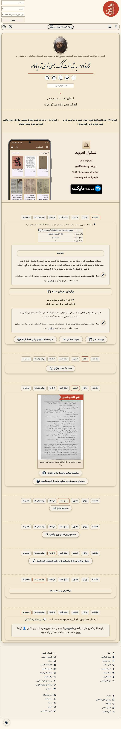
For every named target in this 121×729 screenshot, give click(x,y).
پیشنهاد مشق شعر (61, 508)
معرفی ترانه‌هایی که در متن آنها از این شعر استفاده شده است (62, 561)
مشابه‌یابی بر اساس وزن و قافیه (62, 534)
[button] (116, 27)
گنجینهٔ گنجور (47, 668)
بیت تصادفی (106, 657)
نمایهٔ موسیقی (105, 668)
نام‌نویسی (69, 628)
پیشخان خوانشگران (44, 680)
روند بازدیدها (39, 217)
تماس (50, 706)
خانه (109, 653)
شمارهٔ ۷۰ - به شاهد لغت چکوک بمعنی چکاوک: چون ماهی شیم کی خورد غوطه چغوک (30, 122)
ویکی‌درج (55, 237)
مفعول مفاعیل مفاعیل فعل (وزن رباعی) (57, 230)
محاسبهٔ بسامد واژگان (62, 368)
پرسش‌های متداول (103, 699)
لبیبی (102, 56)
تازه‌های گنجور (105, 680)
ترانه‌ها (52, 217)
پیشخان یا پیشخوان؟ (44, 684)
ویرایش (51, 280)
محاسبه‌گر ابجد (46, 672)
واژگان (85, 217)
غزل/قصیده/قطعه (55, 234)
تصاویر (75, 217)
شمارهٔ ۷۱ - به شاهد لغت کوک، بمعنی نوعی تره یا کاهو (60, 66)
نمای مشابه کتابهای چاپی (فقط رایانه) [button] (37, 339)
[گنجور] (111, 9)
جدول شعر (106, 661)
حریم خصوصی (46, 710)
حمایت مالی (106, 707)
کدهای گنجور (47, 653)
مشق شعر (64, 217)
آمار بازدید (49, 699)
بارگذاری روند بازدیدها (60, 591)
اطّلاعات (95, 217)
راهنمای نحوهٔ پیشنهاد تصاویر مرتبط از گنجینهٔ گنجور (63, 481)
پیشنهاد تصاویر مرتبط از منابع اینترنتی (63, 473)
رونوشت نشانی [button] (72, 339)
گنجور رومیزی (47, 657)
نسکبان (49, 688)
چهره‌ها (108, 703)
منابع (50, 702)
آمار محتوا (107, 711)
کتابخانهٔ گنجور (47, 665)
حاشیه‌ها (26, 217)
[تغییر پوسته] (6, 722)
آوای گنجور (48, 676)
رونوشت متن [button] (98, 339)
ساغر (50, 661)
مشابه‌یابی (107, 676)
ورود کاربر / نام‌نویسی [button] (62, 26)
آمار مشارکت (47, 695)
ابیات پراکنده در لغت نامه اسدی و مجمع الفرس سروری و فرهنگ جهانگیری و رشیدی (57, 56)
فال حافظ (107, 665)
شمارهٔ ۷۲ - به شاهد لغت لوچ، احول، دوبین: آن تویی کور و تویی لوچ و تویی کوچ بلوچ (90, 122)
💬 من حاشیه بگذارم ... (34, 620)
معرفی (108, 695)
